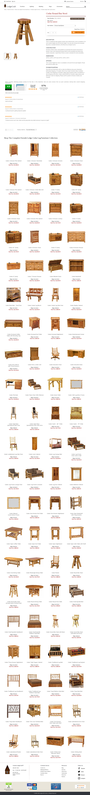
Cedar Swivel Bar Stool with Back (55, 632)
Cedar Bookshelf (76, 276)
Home (5, 9)
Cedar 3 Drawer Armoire (55, 161)
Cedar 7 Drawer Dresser (34, 276)
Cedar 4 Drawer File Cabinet (34, 218)
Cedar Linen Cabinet (34, 454)
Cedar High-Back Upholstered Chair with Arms (34, 424)
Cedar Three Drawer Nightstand (14, 662)
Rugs (50, 6)
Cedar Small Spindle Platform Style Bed (34, 633)
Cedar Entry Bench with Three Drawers (13, 365)
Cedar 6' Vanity (13, 276)
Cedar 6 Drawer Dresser (76, 247)
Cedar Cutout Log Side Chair (55, 305)
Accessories (60, 6)
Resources (64, 774)
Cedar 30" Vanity (76, 189)
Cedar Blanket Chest (55, 276)
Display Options (21, 129)
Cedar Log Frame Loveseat (34, 484)
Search (85, 6)
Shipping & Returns (44, 769)
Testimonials (64, 773)
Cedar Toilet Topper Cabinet (34, 662)
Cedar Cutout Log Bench (34, 305)
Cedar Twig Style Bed (76, 691)
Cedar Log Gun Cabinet (55, 484)
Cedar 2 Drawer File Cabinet (13, 161)
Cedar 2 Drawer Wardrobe (34, 161)
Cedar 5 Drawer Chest (34, 247)
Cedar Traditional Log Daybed (76, 662)
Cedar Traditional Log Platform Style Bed (35, 692)
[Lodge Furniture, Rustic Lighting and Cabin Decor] (10, 6)
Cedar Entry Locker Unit (34, 364)
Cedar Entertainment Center (76, 334)
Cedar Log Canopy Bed (55, 454)
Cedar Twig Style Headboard (14, 721)
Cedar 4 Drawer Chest (13, 218)
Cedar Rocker (55, 572)
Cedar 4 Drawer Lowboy (55, 218)
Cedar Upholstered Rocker (13, 752)
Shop (77, 18)
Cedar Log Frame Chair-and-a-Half (76, 455)
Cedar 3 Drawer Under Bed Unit (34, 189)
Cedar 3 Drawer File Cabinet (13, 189)
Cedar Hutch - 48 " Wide (55, 424)
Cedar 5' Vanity (55, 247)
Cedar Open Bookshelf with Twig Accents (76, 514)
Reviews (63, 776)
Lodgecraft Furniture (44, 793)
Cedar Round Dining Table (34, 601)
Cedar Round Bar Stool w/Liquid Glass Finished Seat (13, 602)
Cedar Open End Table (34, 544)
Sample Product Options (45, 771)
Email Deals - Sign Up (10, 1)
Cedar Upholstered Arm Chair (76, 721)
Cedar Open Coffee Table (14, 544)
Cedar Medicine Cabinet (76, 484)
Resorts (42, 774)
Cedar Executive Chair (55, 364)
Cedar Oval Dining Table (13, 572)
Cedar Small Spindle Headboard (14, 632)
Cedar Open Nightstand (55, 544)
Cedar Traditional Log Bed (55, 662)
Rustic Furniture (11, 9)
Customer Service (69, 1)
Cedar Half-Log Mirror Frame (76, 395)
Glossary (63, 769)
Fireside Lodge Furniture (35, 9)
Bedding (41, 6)
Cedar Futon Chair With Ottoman (34, 395)
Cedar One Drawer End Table (34, 513)
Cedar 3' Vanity (55, 189)
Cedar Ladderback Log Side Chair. (13, 454)
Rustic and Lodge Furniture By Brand (22, 9)
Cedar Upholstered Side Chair (34, 752)
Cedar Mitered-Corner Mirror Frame (13, 514)
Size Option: (50, 25)
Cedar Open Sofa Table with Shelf (76, 544)
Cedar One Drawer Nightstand (55, 513)
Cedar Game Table (55, 395)
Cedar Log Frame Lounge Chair (13, 484)
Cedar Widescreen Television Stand (55, 753)
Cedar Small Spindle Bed (76, 601)
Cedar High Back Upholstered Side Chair (13, 424)
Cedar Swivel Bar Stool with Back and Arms (76, 633)
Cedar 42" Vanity (13, 247)
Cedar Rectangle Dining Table (34, 572)
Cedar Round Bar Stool (76, 572)
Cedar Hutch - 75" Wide (76, 424)
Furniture (22, 6)
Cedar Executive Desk (76, 364)
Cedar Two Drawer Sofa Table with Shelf (55, 722)
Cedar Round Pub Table (55, 601)
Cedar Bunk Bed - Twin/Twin (14, 305)
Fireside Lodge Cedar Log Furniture (48, 9)
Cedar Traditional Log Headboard (13, 691)
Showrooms (64, 771)
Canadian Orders (43, 773)
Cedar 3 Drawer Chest (76, 161)
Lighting (32, 6)
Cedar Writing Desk (76, 752)
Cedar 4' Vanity (76, 218)
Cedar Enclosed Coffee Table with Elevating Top (13, 335)
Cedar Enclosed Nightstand (55, 334)
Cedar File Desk (13, 395)
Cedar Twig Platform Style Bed (55, 691)
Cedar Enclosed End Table (34, 334)
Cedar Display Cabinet (76, 305)
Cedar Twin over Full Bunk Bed (34, 721)
